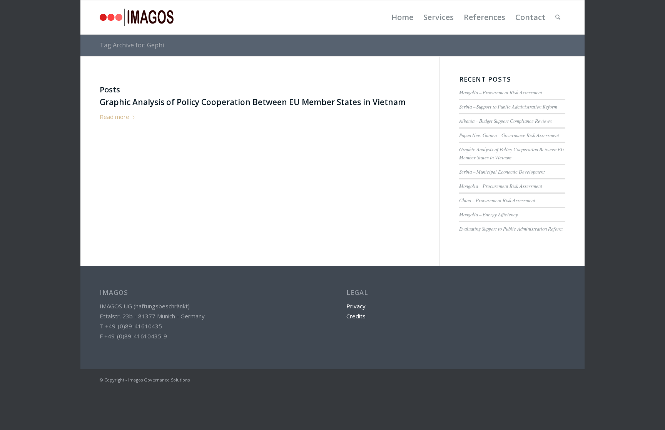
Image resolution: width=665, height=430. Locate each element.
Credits (356, 316)
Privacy (356, 306)
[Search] (557, 17)
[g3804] (137, 17)
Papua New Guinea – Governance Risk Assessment (509, 135)
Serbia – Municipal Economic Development (502, 171)
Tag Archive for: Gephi (132, 45)
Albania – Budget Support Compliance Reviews (505, 120)
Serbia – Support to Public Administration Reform (508, 106)
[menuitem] (402, 17)
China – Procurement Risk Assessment (497, 200)
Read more (114, 116)
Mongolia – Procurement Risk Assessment (500, 92)
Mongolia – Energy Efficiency (488, 214)
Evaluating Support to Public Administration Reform (511, 228)
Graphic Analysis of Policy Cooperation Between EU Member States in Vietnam (253, 102)
